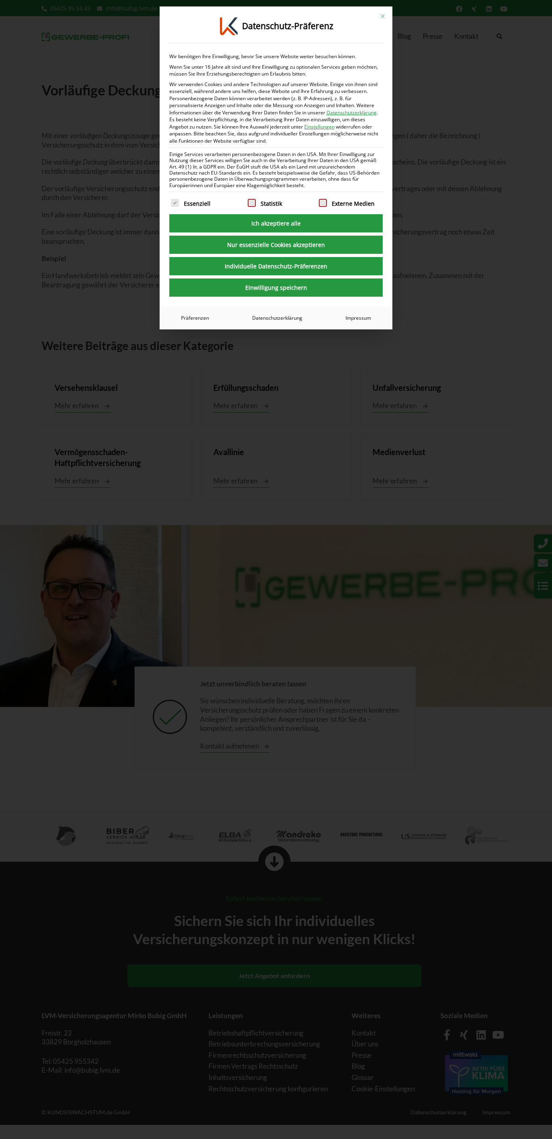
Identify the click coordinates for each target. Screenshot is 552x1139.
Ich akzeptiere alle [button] (276, 223)
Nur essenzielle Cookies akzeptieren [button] (276, 245)
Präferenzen (195, 317)
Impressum (358, 317)
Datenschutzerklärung (352, 112)
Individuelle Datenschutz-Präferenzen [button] (276, 266)
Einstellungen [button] (319, 126)
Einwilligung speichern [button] (276, 287)
